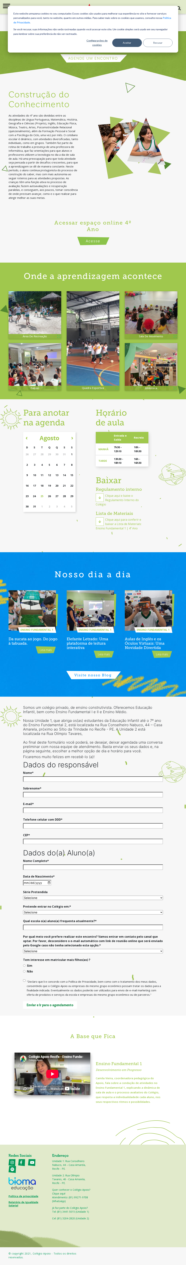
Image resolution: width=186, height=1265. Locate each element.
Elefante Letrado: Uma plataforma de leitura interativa (87, 643)
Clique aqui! (58, 1193)
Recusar (157, 42)
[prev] (26, 438)
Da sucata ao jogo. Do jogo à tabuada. (33, 641)
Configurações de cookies (97, 43)
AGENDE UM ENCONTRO (93, 58)
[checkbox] (93, 969)
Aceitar (127, 42)
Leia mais (46, 650)
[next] (72, 438)
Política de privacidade (23, 1196)
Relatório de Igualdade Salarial (23, 1203)
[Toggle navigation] (6, 7)
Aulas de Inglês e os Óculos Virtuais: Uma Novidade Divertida (145, 643)
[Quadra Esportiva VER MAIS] (93, 341)
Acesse (93, 241)
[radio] (93, 966)
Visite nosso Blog (93, 675)
